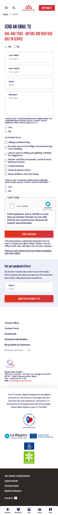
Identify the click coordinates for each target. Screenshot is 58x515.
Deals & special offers (19, 170)
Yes (10, 127)
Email (11, 82)
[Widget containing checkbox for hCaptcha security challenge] (30, 206)
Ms (9, 46)
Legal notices (11, 481)
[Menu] (6, 8)
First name (14, 69)
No (9, 131)
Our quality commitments (17, 476)
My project (47, 8)
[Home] (29, 8)
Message (13, 95)
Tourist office (12, 323)
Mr (18, 46)
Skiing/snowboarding (19, 142)
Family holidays (16, 166)
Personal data (12, 486)
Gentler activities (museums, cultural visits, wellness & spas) (30, 160)
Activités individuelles (16, 339)
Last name (13, 55)
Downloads (10, 334)
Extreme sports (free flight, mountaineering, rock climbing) (30, 147)
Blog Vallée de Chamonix (17, 345)
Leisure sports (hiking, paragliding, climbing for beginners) (29, 154)
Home (5, 14)
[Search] (14, 8)
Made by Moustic (13, 491)
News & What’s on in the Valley (23, 174)
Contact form (12, 328)
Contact (15, 14)
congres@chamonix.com (20, 381)
